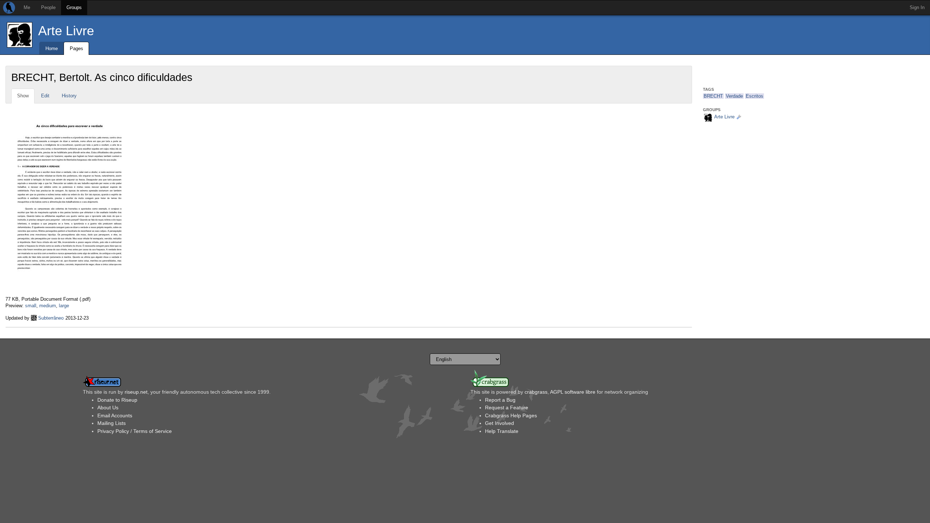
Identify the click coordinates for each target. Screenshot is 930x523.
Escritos (754, 96)
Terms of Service (152, 431)
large (64, 305)
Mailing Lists (111, 423)
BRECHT (713, 96)
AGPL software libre (572, 392)
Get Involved (499, 423)
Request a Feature (506, 407)
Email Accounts (114, 415)
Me (27, 7)
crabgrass (536, 392)
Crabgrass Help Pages (511, 415)
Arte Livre (66, 30)
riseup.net (136, 392)
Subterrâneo (51, 318)
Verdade (734, 96)
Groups (74, 7)
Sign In (917, 7)
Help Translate (501, 431)
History (69, 95)
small (30, 305)
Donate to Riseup (117, 400)
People (48, 7)
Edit (45, 95)
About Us (107, 407)
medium (47, 305)
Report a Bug (500, 400)
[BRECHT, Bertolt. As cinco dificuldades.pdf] (69, 199)
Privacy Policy (113, 431)
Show (23, 95)
